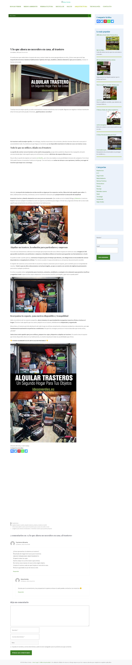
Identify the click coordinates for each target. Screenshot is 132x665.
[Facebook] (12, 451)
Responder (16, 571)
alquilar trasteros (29, 525)
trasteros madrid (42, 525)
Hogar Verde (15, 6)
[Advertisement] (50, 33)
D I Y (98, 173)
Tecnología (95, 6)
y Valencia (77, 198)
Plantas (99, 186)
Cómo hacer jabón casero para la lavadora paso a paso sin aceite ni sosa (30, 527)
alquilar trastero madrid (18, 525)
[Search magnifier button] (89, 15)
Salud (69, 6)
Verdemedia (100, 199)
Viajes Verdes (100, 202)
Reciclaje (60, 6)
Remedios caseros (102, 191)
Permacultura (46, 6)
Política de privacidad (45, 662)
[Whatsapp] (22, 451)
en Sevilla (40, 158)
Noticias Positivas (101, 181)
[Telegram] (26, 451)
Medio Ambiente (30, 6)
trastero (36, 525)
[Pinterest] (19, 451)
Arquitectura (81, 6)
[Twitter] (15, 451)
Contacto (107, 6)
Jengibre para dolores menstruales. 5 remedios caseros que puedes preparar (32, 528)
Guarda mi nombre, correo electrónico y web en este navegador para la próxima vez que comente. (42, 647)
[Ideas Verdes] (66, 2)
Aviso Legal (35, 662)
